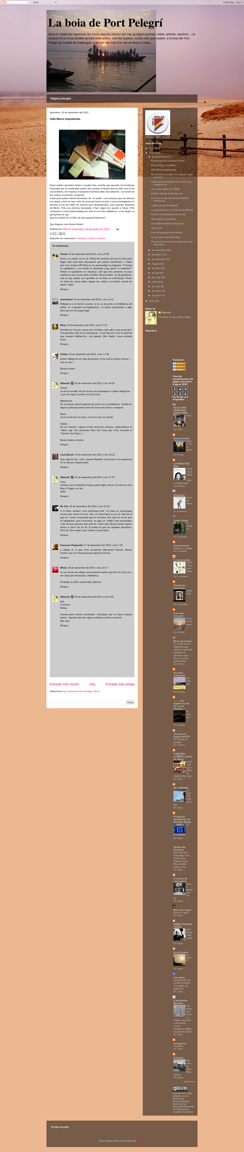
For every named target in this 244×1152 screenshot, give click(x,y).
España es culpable (182, 548)
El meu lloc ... (189, 714)
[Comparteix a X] (57, 233)
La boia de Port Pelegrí (105, 22)
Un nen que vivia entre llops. (166, 237)
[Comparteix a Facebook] (60, 233)
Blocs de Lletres (182, 641)
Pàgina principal (60, 98)
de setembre (159, 259)
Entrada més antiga (120, 684)
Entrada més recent (64, 684)
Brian (63, 325)
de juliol (156, 268)
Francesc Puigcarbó (71, 545)
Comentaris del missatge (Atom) (83, 691)
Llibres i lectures (96, 238)
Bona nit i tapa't (182, 910)
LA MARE (188, 958)
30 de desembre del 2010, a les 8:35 (94, 596)
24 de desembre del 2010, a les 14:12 (94, 299)
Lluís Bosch (67, 454)
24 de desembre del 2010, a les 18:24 (95, 383)
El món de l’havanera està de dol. (168, 214)
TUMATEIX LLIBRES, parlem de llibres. (182, 756)
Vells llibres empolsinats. (164, 169)
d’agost (156, 263)
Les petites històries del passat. (167, 223)
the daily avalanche (179, 674)
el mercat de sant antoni (180, 880)
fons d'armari (180, 952)
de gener (157, 295)
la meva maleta (181, 560)
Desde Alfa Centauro (179, 848)
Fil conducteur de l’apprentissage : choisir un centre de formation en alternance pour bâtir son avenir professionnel (182, 652)
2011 (152, 148)
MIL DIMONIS (180, 788)
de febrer (157, 291)
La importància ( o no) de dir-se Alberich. (172, 210)
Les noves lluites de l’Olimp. (165, 189)
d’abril (155, 281)
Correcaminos (181, 545)
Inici (92, 684)
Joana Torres (180, 520)
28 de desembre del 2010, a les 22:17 (88, 567)
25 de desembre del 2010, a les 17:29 (95, 477)
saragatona (179, 1043)
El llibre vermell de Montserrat (166, 193)
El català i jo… (189, 526)
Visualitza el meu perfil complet (174, 317)
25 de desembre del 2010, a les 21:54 (90, 506)
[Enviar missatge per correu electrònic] (117, 229)
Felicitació (82, 238)
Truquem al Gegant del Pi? (181, 735)
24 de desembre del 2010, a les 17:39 (89, 354)
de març (156, 286)
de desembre (159, 156)
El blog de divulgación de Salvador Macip (182, 819)
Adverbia (178, 1057)
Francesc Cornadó (178, 614)
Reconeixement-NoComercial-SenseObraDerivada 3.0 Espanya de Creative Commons (183, 1106)
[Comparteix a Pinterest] (64, 233)
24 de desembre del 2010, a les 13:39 (89, 254)
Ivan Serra (179, 977)
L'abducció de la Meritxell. (164, 205)
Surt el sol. (156, 228)
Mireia (63, 567)
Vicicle (64, 254)
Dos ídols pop (188, 681)
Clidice (64, 354)
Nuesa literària (181, 438)
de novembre (159, 250)
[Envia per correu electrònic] (51, 233)
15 (187, 824)
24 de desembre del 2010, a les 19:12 (95, 454)
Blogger (141, 1140)
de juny (156, 272)
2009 (152, 301)
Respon (64, 289)
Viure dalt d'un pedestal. (163, 219)
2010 (152, 152)
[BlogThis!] (54, 233)
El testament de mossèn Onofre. (168, 160)
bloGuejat (179, 495)
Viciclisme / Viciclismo (179, 586)
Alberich (65, 383)
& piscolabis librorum (180, 1001)
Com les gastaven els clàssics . (167, 232)
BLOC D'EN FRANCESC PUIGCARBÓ (180, 410)
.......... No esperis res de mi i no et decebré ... (181, 704)
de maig (156, 277)
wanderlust (66, 299)
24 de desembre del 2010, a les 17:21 (87, 325)
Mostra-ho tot (189, 1082)
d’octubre (157, 254)
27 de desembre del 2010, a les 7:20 (103, 545)
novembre (178, 1046)
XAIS (188, 415)
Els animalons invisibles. (163, 165)
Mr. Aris (64, 506)
